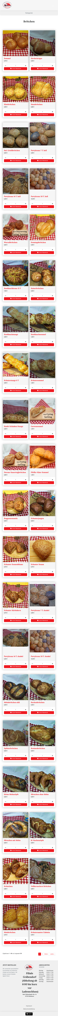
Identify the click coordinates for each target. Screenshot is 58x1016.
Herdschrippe (36, 58)
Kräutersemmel (37, 380)
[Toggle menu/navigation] (53, 5)
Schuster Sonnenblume (13, 564)
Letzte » (52, 954)
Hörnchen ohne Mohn (40, 794)
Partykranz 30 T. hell (39, 196)
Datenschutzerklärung (29, 1009)
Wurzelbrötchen (10, 242)
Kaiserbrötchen (37, 288)
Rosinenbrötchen (38, 748)
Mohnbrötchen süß (12, 702)
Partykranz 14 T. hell (12, 196)
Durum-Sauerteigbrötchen (15, 472)
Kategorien (29, 13)
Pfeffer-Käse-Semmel (39, 472)
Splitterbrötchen (11, 748)
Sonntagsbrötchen (38, 242)
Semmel (7, 58)
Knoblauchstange (11, 334)
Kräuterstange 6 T (11, 380)
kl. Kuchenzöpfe (37, 840)
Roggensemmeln (11, 518)
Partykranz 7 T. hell (39, 150)
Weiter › (46, 954)
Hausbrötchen (36, 104)
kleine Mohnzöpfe (11, 794)
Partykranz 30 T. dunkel (40, 656)
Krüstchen (8, 886)
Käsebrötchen (9, 104)
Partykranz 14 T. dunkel (13, 656)
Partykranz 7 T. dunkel (40, 610)
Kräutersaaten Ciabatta (40, 932)
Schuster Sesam (37, 564)
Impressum (29, 1006)
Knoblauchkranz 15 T (12, 288)
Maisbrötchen (9, 932)
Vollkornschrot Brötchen (41, 886)
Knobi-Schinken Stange (13, 426)
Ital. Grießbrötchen (12, 150)
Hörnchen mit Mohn (12, 840)
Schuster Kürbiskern (12, 610)
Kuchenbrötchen (37, 702)
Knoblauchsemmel (38, 334)
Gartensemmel (37, 426)
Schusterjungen (37, 518)
